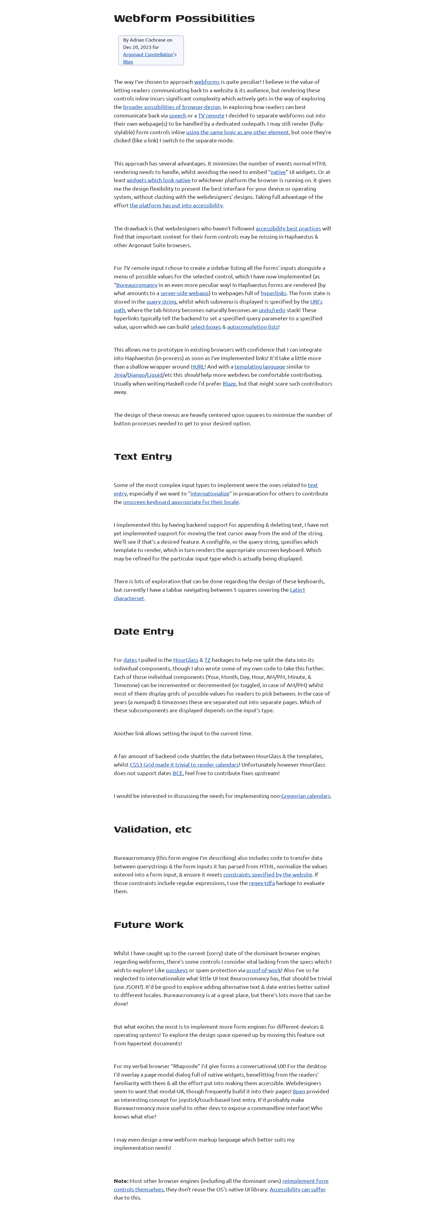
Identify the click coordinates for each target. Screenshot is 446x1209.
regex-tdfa (262, 883)
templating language (260, 366)
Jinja (119, 374)
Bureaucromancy (136, 284)
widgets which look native (159, 180)
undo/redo (272, 310)
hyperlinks (273, 293)
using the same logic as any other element (237, 132)
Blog (128, 61)
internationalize (210, 493)
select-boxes (206, 326)
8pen (299, 1091)
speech (177, 115)
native (278, 172)
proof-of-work (263, 970)
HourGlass (185, 659)
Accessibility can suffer (298, 1189)
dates (130, 659)
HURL (197, 366)
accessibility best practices (288, 228)
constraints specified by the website (267, 874)
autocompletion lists (252, 326)
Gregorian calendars (305, 795)
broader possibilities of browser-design (172, 107)
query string (161, 301)
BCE (178, 773)
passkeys (177, 970)
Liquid (155, 374)
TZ (207, 659)
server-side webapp (184, 293)
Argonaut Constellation (148, 54)
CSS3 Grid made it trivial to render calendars (184, 764)
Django (136, 374)
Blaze (229, 383)
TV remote (211, 115)
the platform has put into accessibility (176, 205)
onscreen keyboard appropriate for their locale (181, 502)
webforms (207, 81)
